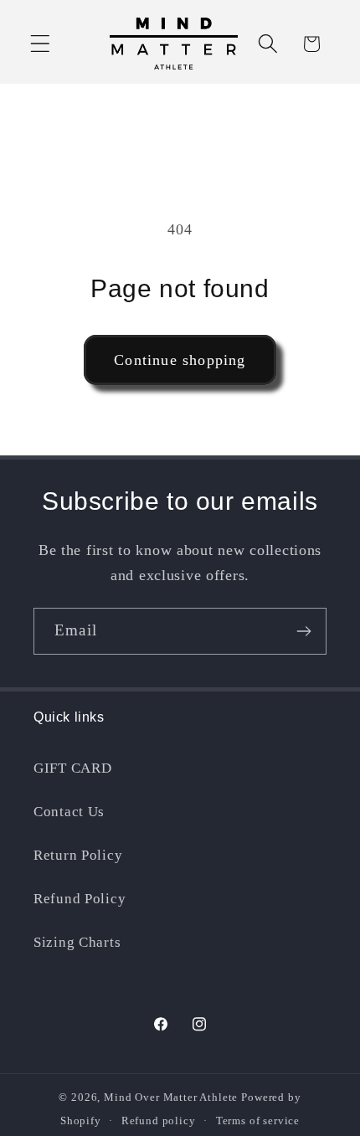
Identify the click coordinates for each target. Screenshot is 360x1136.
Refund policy (158, 1120)
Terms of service (258, 1120)
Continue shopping (179, 360)
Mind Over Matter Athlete (171, 1097)
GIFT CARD (72, 768)
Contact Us (69, 812)
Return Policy (77, 855)
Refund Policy (79, 899)
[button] (40, 44)
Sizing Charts (77, 942)
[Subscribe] (303, 631)
